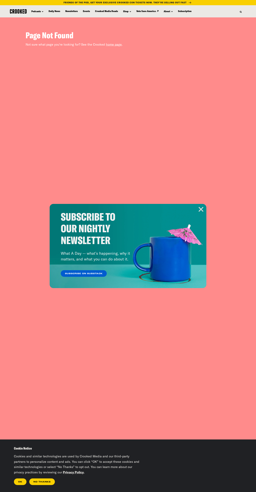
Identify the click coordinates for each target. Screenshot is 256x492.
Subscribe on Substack (84, 274)
